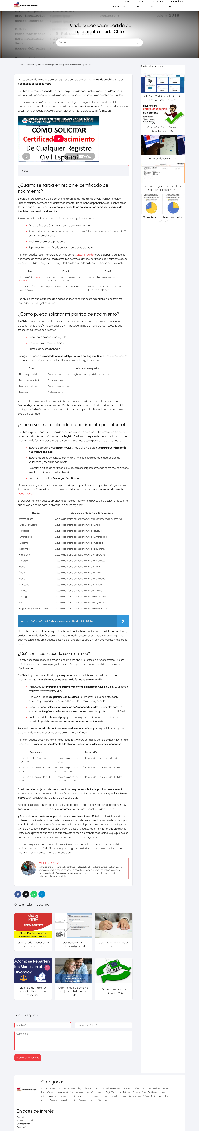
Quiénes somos (23, 1124)
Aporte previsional (49, 1088)
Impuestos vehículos (76, 1096)
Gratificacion (153, 1092)
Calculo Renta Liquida (112, 1088)
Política (146, 1096)
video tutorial (25, 493)
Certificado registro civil (57, 1092)
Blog (79, 1088)
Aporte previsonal (67, 1088)
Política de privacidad (26, 1120)
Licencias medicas (112, 1096)
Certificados (158, 1)
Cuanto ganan (97, 1092)
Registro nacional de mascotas (63, 1100)
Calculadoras (176, 1)
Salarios (142, 1)
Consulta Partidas (85, 254)
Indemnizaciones (94, 1096)
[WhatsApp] (33, 894)
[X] (25, 894)
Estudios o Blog (139, 1092)
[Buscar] (137, 41)
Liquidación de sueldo (131, 1096)
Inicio (116, 7)
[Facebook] (17, 894)
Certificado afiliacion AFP (135, 1088)
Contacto (21, 1117)
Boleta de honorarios (92, 1088)
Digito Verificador (113, 1092)
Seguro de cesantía (87, 1100)
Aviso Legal (21, 1127)
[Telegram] (41, 894)
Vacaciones (103, 1100)
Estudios (126, 1092)
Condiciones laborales (79, 1092)
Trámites (127, 1)
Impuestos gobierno (57, 1096)
